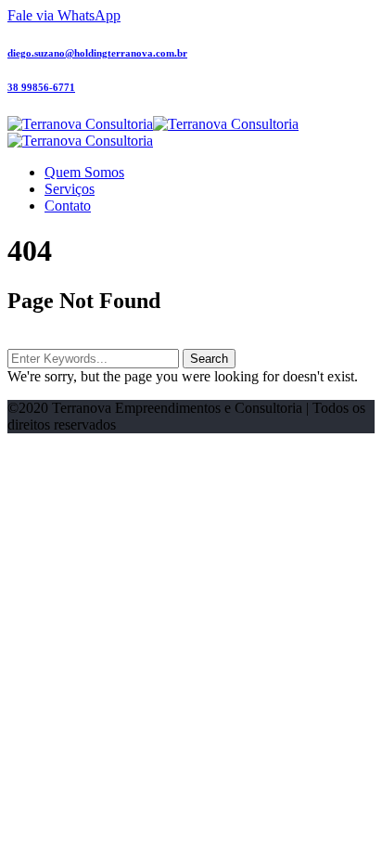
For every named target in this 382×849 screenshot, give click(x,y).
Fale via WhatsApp (64, 15)
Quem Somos (84, 172)
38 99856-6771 (41, 87)
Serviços (70, 189)
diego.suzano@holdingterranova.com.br (97, 52)
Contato (68, 205)
